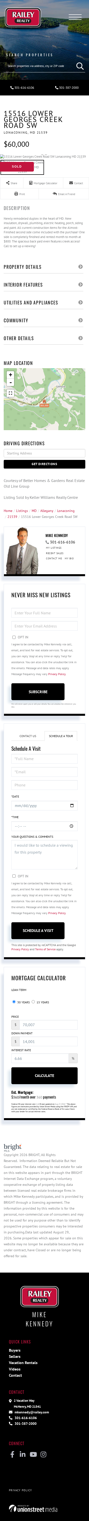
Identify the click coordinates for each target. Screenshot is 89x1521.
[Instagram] (43, 1455)
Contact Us (28, 736)
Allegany (46, 510)
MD (34, 510)
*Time (15, 817)
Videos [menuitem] (15, 1369)
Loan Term (18, 990)
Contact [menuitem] (15, 1375)
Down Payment (22, 1033)
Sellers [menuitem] (15, 1356)
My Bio (69, 558)
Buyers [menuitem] (15, 1350)
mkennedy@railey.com (31, 1412)
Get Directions (44, 464)
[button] (79, 66)
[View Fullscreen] (10, 393)
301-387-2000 (68, 88)
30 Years (23, 1002)
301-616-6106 (24, 88)
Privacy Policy (57, 674)
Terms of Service (45, 949)
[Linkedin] (22, 1455)
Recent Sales (54, 553)
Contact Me (54, 558)
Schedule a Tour (61, 736)
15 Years (42, 1002)
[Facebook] (12, 1455)
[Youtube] (33, 1455)
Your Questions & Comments (32, 836)
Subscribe (38, 691)
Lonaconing (66, 510)
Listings (22, 510)
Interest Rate (21, 1050)
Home (8, 510)
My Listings (54, 547)
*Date (15, 796)
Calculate (44, 1075)
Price (15, 1016)
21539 (12, 516)
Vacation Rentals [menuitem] (23, 1362)
